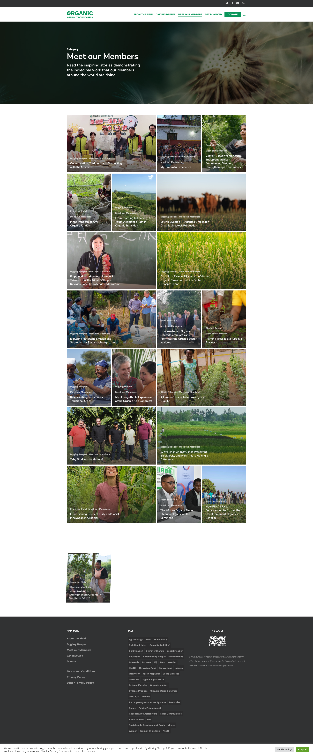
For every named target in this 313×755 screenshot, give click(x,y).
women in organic (150, 731)
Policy (132, 708)
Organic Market (159, 685)
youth (166, 731)
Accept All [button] (302, 749)
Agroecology (136, 639)
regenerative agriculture (143, 713)
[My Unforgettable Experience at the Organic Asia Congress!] (134, 377)
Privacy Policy (76, 677)
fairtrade (134, 662)
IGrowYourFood (147, 668)
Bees (148, 639)
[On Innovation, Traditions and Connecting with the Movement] (111, 143)
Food (162, 662)
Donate (71, 661)
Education (134, 656)
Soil (149, 719)
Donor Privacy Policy (80, 682)
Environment (175, 656)
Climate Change (155, 651)
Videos (171, 725)
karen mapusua (151, 673)
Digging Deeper (78, 158)
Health (132, 668)
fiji (155, 662)
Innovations (165, 668)
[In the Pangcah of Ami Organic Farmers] (89, 202)
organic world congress (163, 691)
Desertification (175, 651)
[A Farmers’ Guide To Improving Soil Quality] (201, 377)
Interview (134, 673)
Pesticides (174, 702)
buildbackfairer (138, 645)
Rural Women (136, 719)
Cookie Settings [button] (284, 749)
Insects (179, 668)
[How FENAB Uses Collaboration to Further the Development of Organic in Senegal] (224, 494)
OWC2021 (134, 696)
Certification (136, 651)
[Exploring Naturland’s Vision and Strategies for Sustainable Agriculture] (111, 319)
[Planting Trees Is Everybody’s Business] (224, 319)
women (133, 731)
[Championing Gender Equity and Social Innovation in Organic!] (111, 494)
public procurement (150, 708)
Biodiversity (160, 639)
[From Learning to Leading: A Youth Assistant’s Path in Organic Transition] (134, 202)
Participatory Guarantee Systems (147, 702)
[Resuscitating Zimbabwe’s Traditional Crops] (89, 377)
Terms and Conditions (81, 671)
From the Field (187, 156)
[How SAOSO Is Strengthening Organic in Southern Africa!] (89, 552)
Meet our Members (99, 158)
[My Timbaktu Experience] (179, 143)
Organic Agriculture (153, 679)
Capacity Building (159, 645)
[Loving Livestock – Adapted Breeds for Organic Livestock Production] (201, 202)
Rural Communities (171, 713)
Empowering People (154, 656)
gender (172, 662)
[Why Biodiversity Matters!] (111, 436)
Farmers (146, 662)
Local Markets (171, 673)
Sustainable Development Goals (147, 725)
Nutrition (134, 679)
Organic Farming (138, 685)
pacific (146, 696)
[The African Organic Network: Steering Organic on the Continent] (179, 494)
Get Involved (75, 655)
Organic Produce (138, 691)
